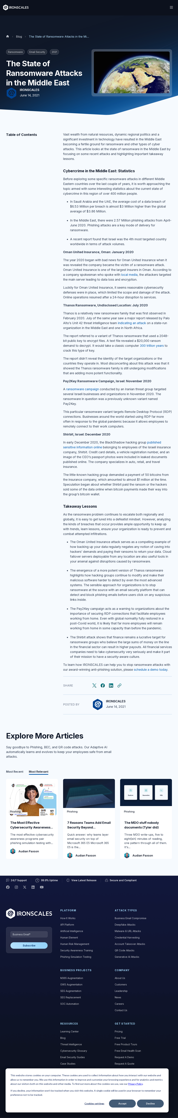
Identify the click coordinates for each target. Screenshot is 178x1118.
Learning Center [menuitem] (69, 1031)
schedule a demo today (150, 669)
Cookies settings (94, 1103)
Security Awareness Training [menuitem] (76, 950)
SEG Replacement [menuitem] (70, 997)
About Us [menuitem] (120, 978)
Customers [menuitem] (121, 984)
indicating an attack (132, 323)
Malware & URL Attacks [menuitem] (128, 931)
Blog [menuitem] (63, 1037)
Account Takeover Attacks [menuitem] (130, 943)
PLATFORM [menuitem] (68, 910)
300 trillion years (152, 345)
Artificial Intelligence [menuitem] (71, 931)
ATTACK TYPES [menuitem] (126, 910)
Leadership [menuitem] (121, 990)
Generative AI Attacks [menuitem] (127, 956)
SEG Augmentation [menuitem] (70, 990)
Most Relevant (38, 771)
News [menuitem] (118, 997)
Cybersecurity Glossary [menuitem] (73, 1050)
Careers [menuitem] (119, 1003)
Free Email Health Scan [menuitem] (128, 1050)
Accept (122, 1103)
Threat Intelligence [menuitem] (71, 1044)
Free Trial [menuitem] (120, 1037)
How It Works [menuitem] (67, 918)
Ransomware (15, 51)
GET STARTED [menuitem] (125, 1023)
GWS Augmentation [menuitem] (71, 984)
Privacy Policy (135, 1083)
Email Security (37, 51)
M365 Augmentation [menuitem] (71, 978)
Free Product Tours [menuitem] (126, 1044)
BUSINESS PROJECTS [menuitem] (76, 970)
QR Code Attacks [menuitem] (124, 950)
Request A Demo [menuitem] (124, 1057)
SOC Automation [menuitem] (69, 1003)
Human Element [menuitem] (69, 937)
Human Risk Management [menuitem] (74, 943)
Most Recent (14, 771)
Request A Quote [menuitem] (124, 1063)
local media (129, 274)
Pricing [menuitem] (119, 1031)
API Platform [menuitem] (67, 924)
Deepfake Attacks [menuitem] (125, 924)
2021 (54, 51)
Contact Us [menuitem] (121, 1010)
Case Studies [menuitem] (67, 1063)
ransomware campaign (82, 389)
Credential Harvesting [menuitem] (127, 937)
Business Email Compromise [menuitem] (130, 918)
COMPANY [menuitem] (122, 970)
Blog (19, 36)
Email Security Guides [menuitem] (72, 1057)
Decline (150, 1103)
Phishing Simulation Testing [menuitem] (75, 956)
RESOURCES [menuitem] (69, 1023)
